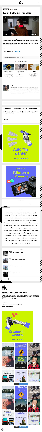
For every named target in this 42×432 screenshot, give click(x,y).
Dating (23, 215)
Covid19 (20, 215)
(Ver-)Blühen (33, 71)
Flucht (20, 218)
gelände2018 (24, 222)
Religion (23, 57)
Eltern (17, 217)
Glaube (14, 225)
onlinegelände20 (8, 235)
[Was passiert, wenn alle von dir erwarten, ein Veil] (21, 376)
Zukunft (31, 243)
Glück (33, 225)
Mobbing (29, 232)
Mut (7, 233)
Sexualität (34, 238)
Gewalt (6, 225)
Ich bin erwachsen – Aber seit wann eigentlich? (21, 73)
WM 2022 (27, 243)
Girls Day (10, 225)
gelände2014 (33, 220)
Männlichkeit (28, 233)
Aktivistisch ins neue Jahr (21, 212)
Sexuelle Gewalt (7, 240)
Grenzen (6, 227)
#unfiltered (8, 212)
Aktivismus (14, 212)
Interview (15, 228)
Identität (35, 227)
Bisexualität (25, 213)
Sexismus (20, 238)
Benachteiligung (9, 213)
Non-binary (34, 233)
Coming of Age (14, 215)
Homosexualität (29, 227)
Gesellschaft (29, 223)
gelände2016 (12, 222)
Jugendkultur (23, 228)
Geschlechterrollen (22, 223)
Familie (7, 218)
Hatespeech (11, 227)
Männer (23, 233)
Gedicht (22, 220)
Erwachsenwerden (35, 217)
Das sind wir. (6, 119)
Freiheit (29, 218)
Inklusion (7, 228)
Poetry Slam (14, 235)
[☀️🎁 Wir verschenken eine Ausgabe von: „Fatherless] (8, 349)
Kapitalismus (34, 228)
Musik (36, 232)
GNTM (36, 225)
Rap (36, 235)
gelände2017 (18, 222)
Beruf (15, 213)
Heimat (16, 227)
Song (12, 240)
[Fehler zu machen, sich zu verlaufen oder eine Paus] (8, 362)
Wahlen (16, 243)
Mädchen (11, 233)
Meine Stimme (6, 9)
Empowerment (28, 217)
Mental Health (19, 232)
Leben (20, 230)
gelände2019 (31, 222)
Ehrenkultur (13, 217)
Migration (24, 232)
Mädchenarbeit (17, 233)
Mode (33, 232)
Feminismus (12, 218)
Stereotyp (36, 240)
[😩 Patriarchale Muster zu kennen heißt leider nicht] (21, 349)
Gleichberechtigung (21, 225)
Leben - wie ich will (26, 230)
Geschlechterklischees (14, 223)
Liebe (36, 230)
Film (16, 218)
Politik (19, 235)
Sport (15, 240)
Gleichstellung (28, 225)
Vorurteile (11, 243)
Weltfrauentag (21, 243)
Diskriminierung (7, 217)
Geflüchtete (26, 220)
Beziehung (19, 213)
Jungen (29, 228)
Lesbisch (33, 230)
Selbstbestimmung (9, 238)
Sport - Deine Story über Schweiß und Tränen (25, 240)
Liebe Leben (6, 232)
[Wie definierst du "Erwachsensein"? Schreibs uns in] (34, 349)
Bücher (34, 213)
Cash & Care (7, 215)
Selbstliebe (15, 238)
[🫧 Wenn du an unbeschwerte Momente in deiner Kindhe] (34, 376)
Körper (10, 230)
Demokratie (28, 215)
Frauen (25, 218)
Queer (32, 235)
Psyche (28, 235)
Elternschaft (22, 217)
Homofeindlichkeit (22, 227)
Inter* (11, 228)
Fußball (12, 220)
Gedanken (17, 220)
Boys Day (30, 213)
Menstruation (12, 232)
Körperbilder (15, 230)
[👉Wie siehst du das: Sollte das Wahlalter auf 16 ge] (21, 362)
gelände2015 (6, 222)
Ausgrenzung (33, 212)
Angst (28, 212)
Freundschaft (34, 218)
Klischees (6, 230)
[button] (2, 429)
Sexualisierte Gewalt (27, 238)
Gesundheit (35, 223)
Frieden (8, 220)
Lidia (12, 85)
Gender (36, 222)
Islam (19, 228)
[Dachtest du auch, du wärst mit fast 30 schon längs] (34, 362)
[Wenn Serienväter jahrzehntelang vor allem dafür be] (8, 376)
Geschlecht (6, 223)
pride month (24, 235)
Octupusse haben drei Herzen (8, 72)
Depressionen (34, 215)
